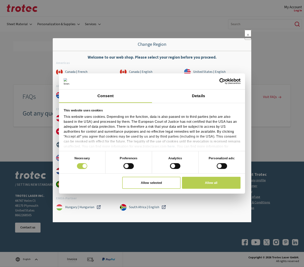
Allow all (211, 182)
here (171, 146)
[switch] (128, 166)
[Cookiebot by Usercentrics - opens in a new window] (222, 81)
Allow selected (151, 182)
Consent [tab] (105, 96)
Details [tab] (198, 96)
